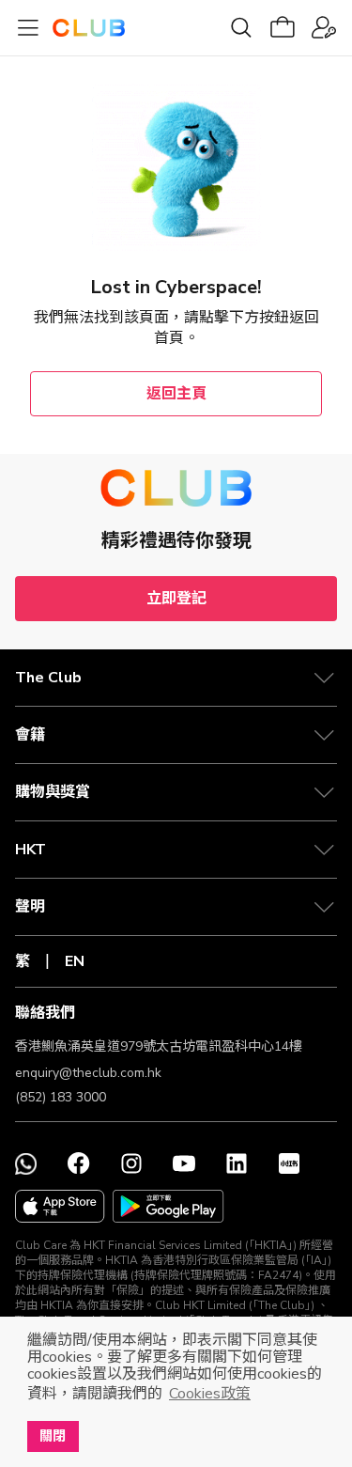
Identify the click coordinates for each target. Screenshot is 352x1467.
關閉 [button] (52, 1436)
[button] (176, 677)
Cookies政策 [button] (210, 1393)
